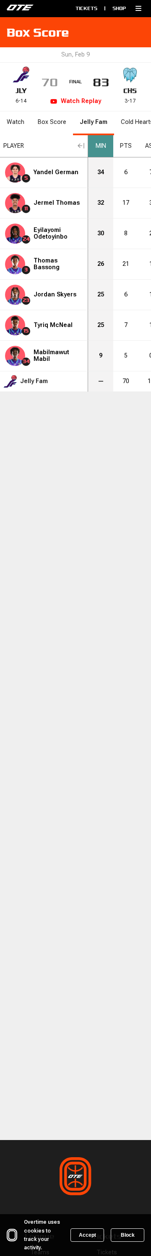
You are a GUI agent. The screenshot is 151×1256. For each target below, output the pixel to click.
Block (128, 1235)
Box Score (52, 122)
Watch (15, 122)
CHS (130, 90)
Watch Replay (81, 101)
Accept (87, 1235)
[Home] (35, 8)
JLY (21, 90)
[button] (138, 8)
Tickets (86, 8)
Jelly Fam (93, 122)
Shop (119, 8)
